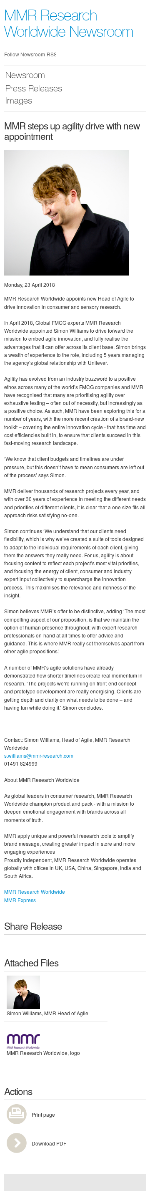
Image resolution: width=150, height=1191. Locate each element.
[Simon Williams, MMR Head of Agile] (66, 211)
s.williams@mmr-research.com (38, 755)
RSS (51, 54)
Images (18, 101)
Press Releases (33, 89)
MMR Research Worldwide (34, 891)
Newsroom (25, 76)
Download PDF (49, 1143)
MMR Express (20, 899)
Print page (43, 1114)
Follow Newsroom (24, 54)
